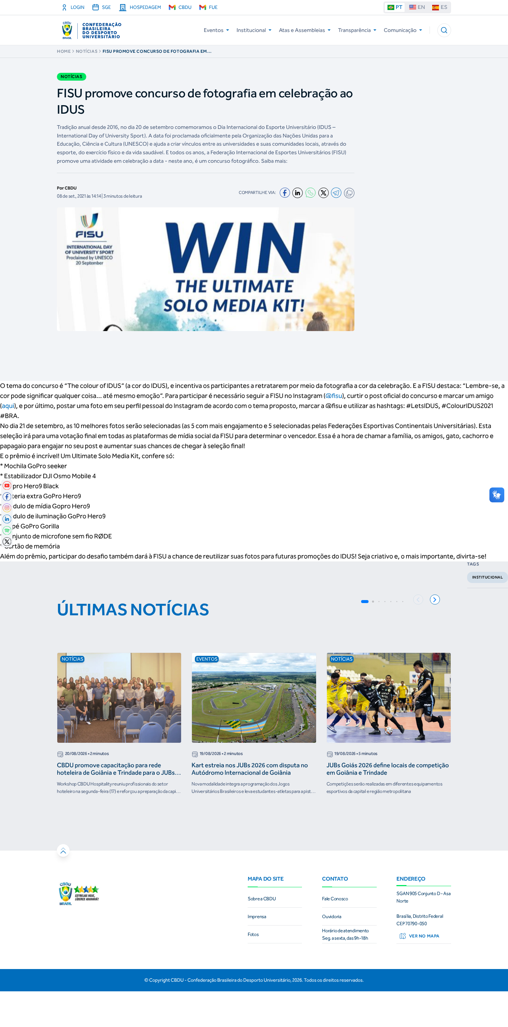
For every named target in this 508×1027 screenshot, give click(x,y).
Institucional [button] (251, 30)
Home (64, 51)
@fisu (333, 396)
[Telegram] (336, 192)
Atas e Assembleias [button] (302, 30)
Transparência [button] (354, 30)
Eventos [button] (214, 30)
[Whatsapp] (310, 193)
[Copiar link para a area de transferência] (349, 193)
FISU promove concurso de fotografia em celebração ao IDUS (155, 51)
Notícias (86, 51)
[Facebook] (285, 193)
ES (444, 7)
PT (399, 7)
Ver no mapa (424, 936)
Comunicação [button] (400, 30)
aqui (8, 406)
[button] (444, 30)
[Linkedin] (297, 193)
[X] (323, 193)
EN (421, 7)
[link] (7, 485)
